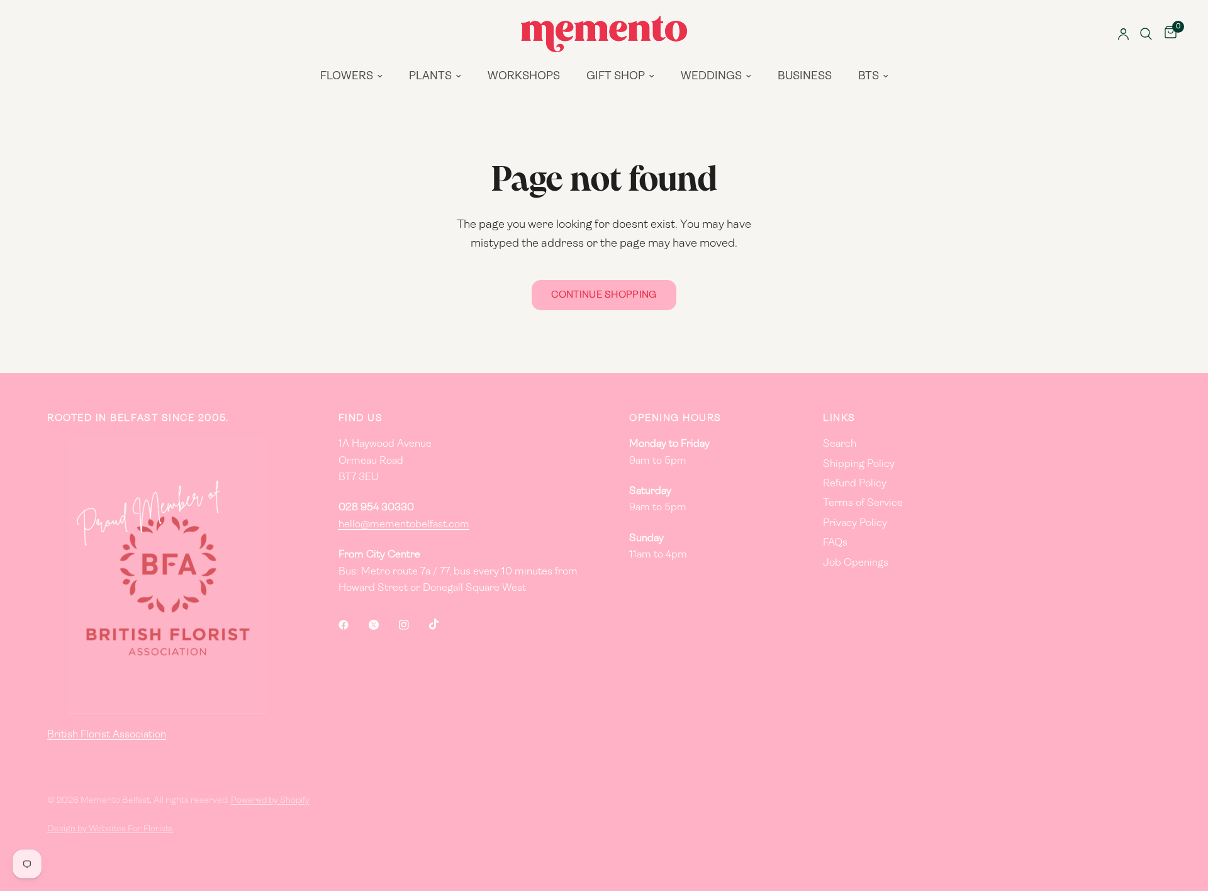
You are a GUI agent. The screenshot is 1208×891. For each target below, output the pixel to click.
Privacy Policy (855, 523)
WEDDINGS (711, 76)
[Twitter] (382, 625)
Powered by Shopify (270, 800)
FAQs (835, 543)
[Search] (1146, 34)
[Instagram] (413, 625)
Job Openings (855, 563)
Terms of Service (863, 503)
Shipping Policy (859, 464)
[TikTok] (443, 624)
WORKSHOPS (524, 76)
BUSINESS (805, 76)
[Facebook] (352, 625)
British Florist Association (106, 735)
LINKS (839, 418)
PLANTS (430, 76)
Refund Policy (854, 484)
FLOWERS (346, 76)
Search (839, 444)
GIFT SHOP (615, 76)
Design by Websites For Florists (110, 829)
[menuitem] (351, 77)
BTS (868, 76)
